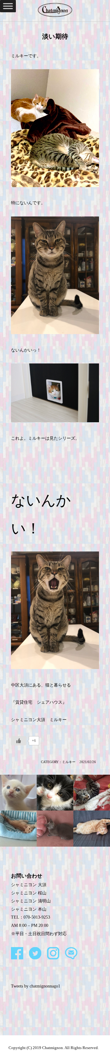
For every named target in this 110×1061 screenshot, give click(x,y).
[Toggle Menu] (8, 6)
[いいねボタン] (18, 740)
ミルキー (68, 762)
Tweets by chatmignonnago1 (35, 986)
